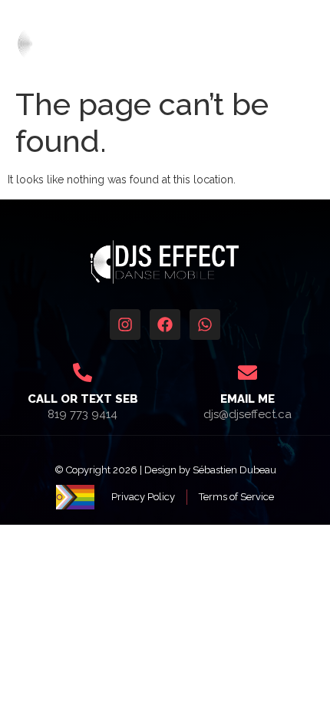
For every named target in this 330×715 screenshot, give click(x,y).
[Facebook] (165, 324)
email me (247, 399)
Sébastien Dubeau (234, 470)
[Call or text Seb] (82, 372)
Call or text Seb (83, 399)
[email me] (247, 372)
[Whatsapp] (205, 324)
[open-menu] (310, 44)
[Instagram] (125, 324)
